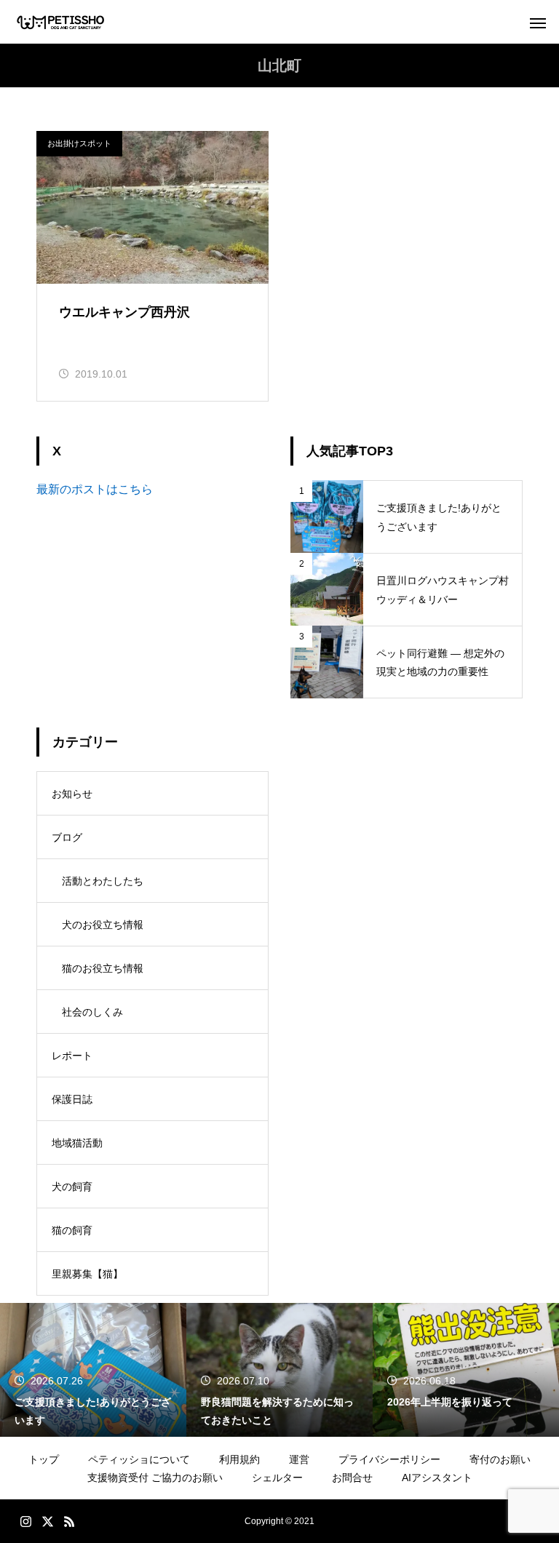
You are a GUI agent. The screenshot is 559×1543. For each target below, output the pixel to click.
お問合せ (352, 1477)
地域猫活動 (77, 1143)
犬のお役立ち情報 (102, 924)
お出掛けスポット (79, 143)
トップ (43, 1459)
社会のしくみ (92, 1012)
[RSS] (69, 1521)
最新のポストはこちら (94, 489)
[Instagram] (25, 1521)
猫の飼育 (72, 1230)
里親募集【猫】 (87, 1274)
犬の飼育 (72, 1186)
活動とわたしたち (102, 881)
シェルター (277, 1477)
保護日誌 (72, 1099)
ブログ (67, 837)
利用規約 (239, 1459)
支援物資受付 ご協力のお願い (155, 1477)
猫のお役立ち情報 (102, 968)
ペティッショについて (139, 1459)
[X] (47, 1521)
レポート (72, 1055)
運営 (299, 1459)
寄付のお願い (500, 1459)
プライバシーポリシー (389, 1459)
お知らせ (72, 794)
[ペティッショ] (61, 22)
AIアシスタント (437, 1477)
